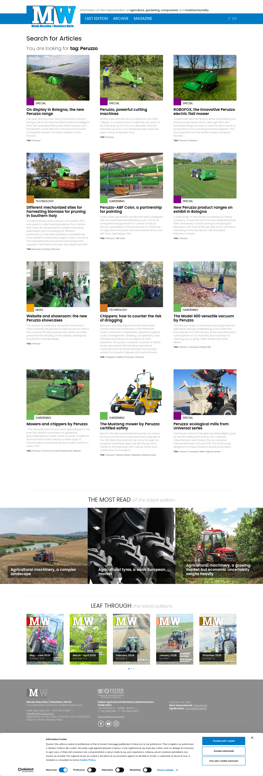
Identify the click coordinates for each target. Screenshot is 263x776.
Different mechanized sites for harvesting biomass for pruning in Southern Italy (56, 211)
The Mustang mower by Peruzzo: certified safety (130, 426)
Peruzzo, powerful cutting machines (123, 111)
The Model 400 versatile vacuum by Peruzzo (204, 318)
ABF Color (120, 238)
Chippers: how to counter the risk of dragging (130, 318)
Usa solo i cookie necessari (223, 761)
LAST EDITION (96, 18)
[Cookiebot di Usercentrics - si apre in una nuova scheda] (25, 770)
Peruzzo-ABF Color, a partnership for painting (131, 209)
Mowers (193, 140)
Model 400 (205, 347)
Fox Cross (47, 451)
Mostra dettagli (165, 770)
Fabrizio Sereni (123, 455)
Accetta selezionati (224, 751)
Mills (202, 452)
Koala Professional (62, 451)
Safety (120, 357)
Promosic (129, 357)
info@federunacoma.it (40, 713)
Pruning (46, 249)
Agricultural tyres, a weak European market (131, 571)
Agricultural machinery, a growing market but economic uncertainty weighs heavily (218, 569)
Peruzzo (37, 140)
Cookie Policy (88, 760)
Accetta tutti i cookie (224, 741)
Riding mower (149, 455)
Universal (193, 452)
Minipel (77, 451)
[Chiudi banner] (252, 738)
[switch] (91, 769)
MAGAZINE (143, 18)
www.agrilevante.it (196, 708)
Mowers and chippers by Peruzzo (57, 423)
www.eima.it (200, 705)
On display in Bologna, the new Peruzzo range (55, 111)
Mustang (136, 455)
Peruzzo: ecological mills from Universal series (201, 426)
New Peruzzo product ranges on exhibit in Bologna (203, 209)
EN (234, 18)
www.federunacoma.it (111, 716)
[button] (129, 668)
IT (229, 18)
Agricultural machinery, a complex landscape (43, 571)
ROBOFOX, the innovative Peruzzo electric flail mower (204, 111)
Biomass (37, 249)
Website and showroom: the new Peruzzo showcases (56, 318)
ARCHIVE (120, 18)
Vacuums (194, 347)
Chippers (110, 357)
